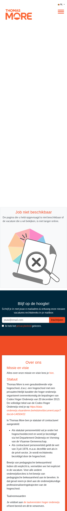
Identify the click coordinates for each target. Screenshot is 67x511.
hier (51, 373)
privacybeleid (24, 326)
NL (61, 4)
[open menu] (61, 11)
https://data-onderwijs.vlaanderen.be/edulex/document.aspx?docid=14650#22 (34, 410)
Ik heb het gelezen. (23, 326)
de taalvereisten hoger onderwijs (42, 502)
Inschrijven (57, 320)
